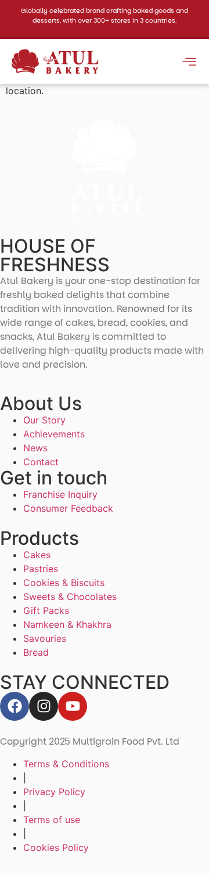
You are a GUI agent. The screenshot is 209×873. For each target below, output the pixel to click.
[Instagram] (43, 706)
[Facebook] (14, 706)
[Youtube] (72, 706)
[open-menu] (188, 63)
